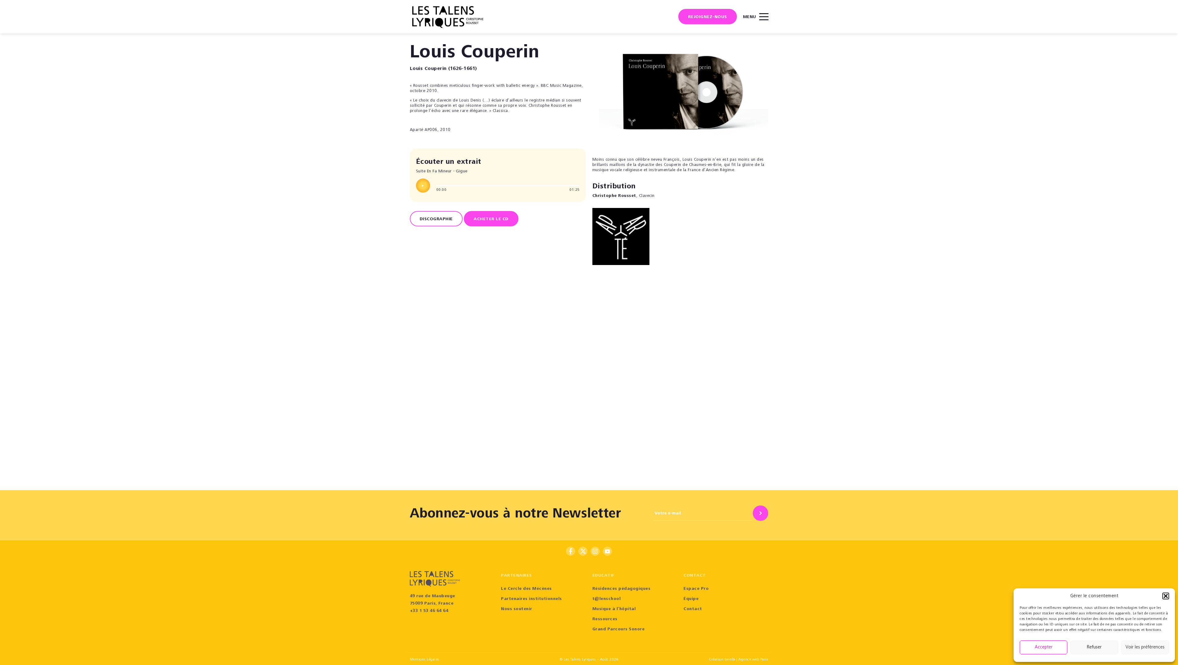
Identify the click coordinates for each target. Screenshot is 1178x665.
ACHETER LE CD (491, 219)
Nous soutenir (516, 609)
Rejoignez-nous (707, 17)
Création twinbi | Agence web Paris (738, 659)
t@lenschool (606, 599)
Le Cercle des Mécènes (526, 589)
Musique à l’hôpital (614, 609)
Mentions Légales (424, 659)
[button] (1166, 596)
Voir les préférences (1145, 647)
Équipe (691, 599)
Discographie (436, 219)
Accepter (1044, 647)
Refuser (1094, 647)
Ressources (605, 619)
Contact (692, 609)
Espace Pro (696, 589)
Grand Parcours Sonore (618, 629)
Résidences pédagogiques (621, 589)
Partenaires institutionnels (531, 599)
